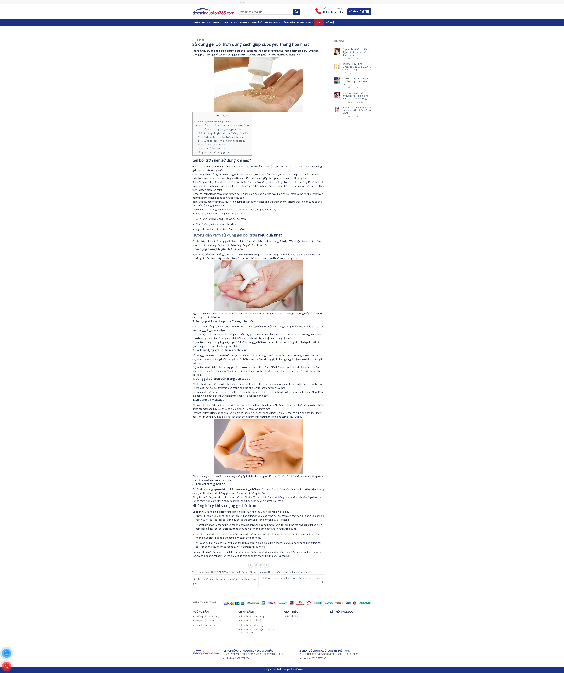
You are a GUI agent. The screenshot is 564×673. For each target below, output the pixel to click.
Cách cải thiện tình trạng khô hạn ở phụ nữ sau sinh (355, 81)
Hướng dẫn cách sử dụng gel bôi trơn (224, 235)
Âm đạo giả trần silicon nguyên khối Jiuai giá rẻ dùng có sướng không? (355, 96)
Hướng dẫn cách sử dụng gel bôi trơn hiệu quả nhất (222, 125)
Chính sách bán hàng (253, 616)
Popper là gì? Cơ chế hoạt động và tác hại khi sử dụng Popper (356, 52)
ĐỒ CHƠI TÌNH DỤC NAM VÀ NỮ (297, 22)
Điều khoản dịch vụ (205, 625)
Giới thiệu (292, 616)
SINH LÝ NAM (229, 22)
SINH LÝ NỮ (257, 22)
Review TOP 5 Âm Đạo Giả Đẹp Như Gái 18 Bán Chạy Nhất (356, 110)
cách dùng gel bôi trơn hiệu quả (270, 572)
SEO (194, 40)
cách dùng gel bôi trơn (246, 572)
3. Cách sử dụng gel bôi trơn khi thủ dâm (220, 136)
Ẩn (227, 115)
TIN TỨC (319, 22)
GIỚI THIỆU (330, 22)
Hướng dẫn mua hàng (207, 616)
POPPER (243, 22)
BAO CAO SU (213, 22)
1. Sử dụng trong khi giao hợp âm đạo (219, 129)
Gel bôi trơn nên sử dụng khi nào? (213, 121)
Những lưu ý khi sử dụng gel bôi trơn (214, 152)
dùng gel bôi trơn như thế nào (298, 572)
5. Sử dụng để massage (211, 144)
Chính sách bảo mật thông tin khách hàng (257, 631)
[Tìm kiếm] (296, 12)
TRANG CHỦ (199, 22)
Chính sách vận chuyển (253, 625)
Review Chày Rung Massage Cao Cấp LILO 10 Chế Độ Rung (356, 66)
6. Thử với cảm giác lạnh (211, 148)
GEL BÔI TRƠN (271, 22)
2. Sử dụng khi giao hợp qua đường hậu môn (222, 133)
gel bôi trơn (231, 241)
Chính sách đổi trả (251, 620)
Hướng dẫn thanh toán (208, 620)
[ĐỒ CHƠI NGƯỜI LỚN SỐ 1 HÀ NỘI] (213, 12)
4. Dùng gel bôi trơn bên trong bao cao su (221, 140)
